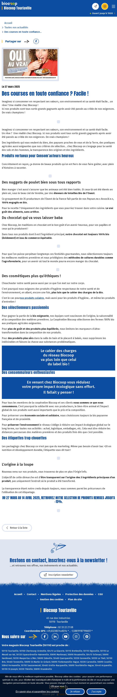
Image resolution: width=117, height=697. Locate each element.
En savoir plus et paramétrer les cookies (37, 691)
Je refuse (75, 691)
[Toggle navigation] (113, 7)
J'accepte (96, 691)
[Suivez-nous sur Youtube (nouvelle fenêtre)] (65, 636)
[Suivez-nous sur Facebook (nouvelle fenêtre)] (44, 636)
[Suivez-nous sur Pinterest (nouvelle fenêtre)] (86, 636)
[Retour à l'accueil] (9, 4)
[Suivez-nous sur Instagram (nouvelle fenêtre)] (76, 636)
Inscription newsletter (60, 574)
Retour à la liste (18, 527)
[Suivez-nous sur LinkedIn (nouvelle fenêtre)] (55, 636)
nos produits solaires (32, 298)
